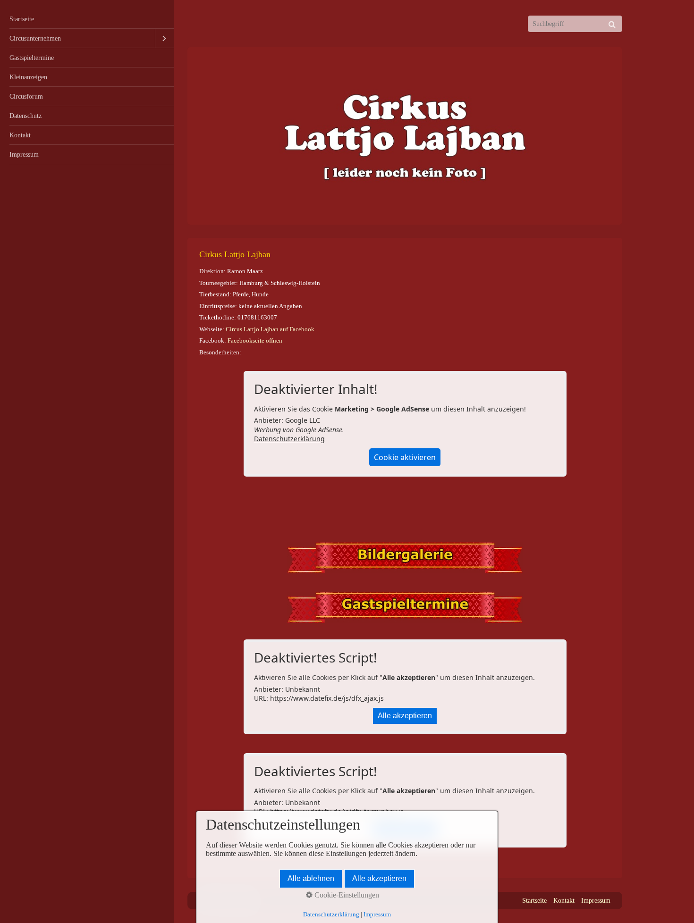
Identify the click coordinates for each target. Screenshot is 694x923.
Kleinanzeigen (28, 77)
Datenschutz (25, 115)
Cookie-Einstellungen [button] (346, 895)
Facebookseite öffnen (255, 340)
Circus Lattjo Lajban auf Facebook (270, 329)
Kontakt (20, 135)
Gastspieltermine (31, 57)
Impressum (24, 154)
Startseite (21, 19)
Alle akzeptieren (405, 716)
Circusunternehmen (35, 38)
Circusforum (26, 96)
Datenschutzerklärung (289, 438)
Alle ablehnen (311, 878)
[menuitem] (87, 19)
